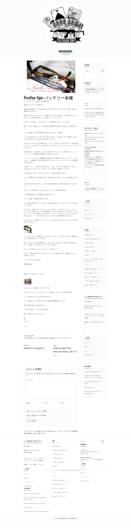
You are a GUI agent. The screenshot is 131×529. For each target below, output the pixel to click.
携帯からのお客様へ (91, 251)
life (44, 338)
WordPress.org (89, 218)
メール (45, 403)
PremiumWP (62, 518)
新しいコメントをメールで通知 (36, 411)
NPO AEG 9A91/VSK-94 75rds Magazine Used (36, 511)
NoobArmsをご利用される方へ (93, 239)
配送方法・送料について (91, 285)
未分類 (31, 336)
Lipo (47, 338)
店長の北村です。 (90, 247)
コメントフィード (89, 214)
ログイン (87, 206)
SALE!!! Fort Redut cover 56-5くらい (94, 371)
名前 (28, 403)
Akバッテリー (34, 338)
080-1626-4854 (85, 453)
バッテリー (58, 338)
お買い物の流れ (90, 243)
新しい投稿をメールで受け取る (36, 415)
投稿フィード (88, 210)
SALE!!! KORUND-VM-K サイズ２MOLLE (34, 503)
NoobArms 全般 (89, 235)
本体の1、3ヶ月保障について (92, 277)
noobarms (52, 338)
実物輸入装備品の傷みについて (93, 269)
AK (29, 338)
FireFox (41, 338)
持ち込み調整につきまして (92, 273)
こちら (32, 305)
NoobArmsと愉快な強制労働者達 (93, 108)
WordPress (74, 518)
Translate (96, 92)
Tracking (87, 255)
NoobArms (65, 51)
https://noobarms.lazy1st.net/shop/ (94, 137)
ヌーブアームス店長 (34, 101)
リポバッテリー (66, 338)
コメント (29, 380)
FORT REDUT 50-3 (89, 387)
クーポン (87, 265)
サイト (62, 403)
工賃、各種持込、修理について (94, 281)
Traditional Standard (90, 112)
